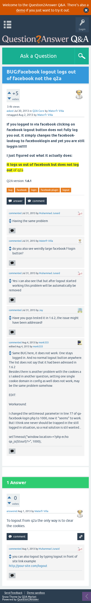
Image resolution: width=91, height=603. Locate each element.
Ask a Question (38, 56)
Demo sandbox (36, 592)
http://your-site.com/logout (28, 566)
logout (66, 190)
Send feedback (13, 592)
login (33, 190)
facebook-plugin (49, 190)
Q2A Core (38, 110)
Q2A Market (29, 596)
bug (10, 190)
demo (20, 10)
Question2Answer (28, 599)
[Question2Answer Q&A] (45, 37)
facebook (22, 190)
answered (12, 511)
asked (10, 110)
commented (15, 213)
